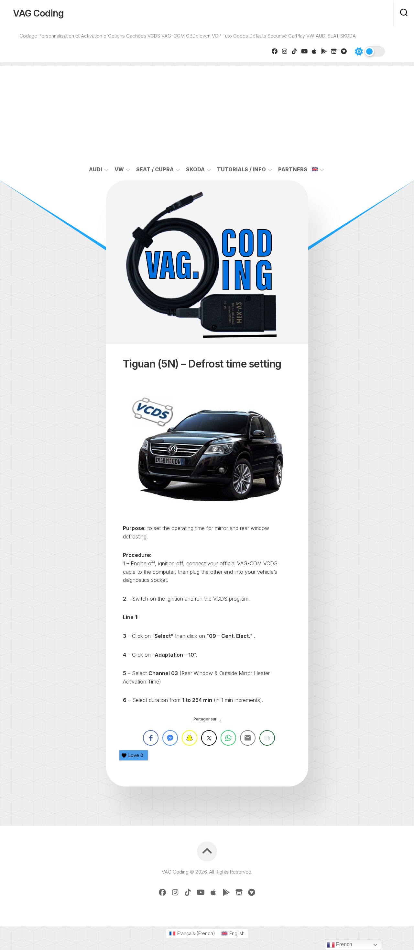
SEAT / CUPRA (155, 169)
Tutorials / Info (241, 169)
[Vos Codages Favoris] (344, 51)
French (343, 944)
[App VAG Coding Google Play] (324, 51)
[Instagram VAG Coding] (285, 51)
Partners (292, 169)
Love (135, 755)
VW (119, 169)
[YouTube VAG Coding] (304, 51)
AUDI (95, 169)
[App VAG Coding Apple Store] (314, 51)
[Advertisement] (207, 111)
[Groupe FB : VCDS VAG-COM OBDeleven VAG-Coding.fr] (274, 51)
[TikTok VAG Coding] (294, 51)
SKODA (195, 169)
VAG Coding (38, 13)
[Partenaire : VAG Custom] (334, 51)
